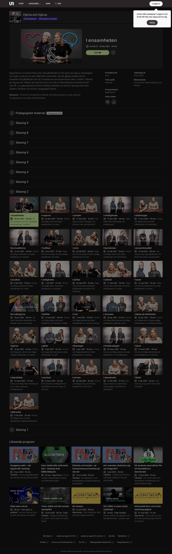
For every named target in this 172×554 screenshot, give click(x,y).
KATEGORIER (33, 4)
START (21, 4)
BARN (48, 4)
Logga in (156, 4)
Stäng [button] (152, 23)
